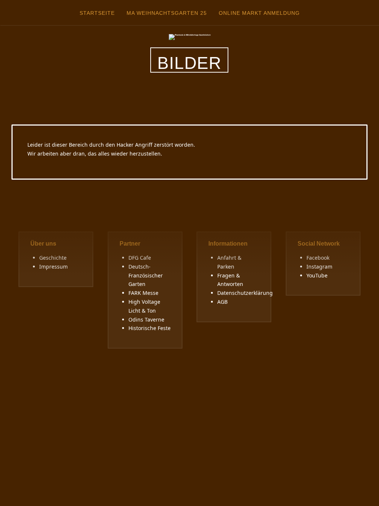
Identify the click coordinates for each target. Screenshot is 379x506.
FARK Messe (143, 292)
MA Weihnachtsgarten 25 (167, 13)
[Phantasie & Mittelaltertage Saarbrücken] (190, 37)
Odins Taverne (146, 319)
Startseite (97, 13)
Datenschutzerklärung (245, 292)
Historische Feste (149, 328)
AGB (222, 301)
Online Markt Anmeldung (259, 13)
